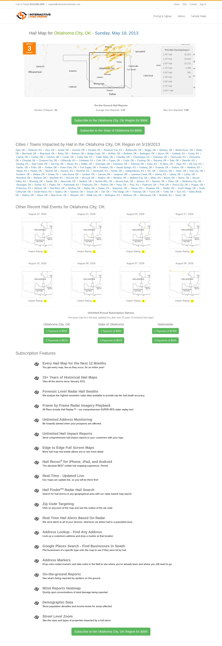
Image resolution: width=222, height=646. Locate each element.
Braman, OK (78, 153)
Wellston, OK (130, 195)
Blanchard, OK (47, 153)
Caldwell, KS (178, 153)
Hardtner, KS (193, 167)
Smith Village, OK (187, 188)
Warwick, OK (76, 195)
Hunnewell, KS (100, 171)
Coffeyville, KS (67, 160)
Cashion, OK (52, 157)
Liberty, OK (175, 174)
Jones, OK (181, 171)
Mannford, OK (23, 178)
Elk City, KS (195, 164)
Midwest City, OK (138, 178)
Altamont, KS (35, 150)
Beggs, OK (150, 150)
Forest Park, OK (68, 167)
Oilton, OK (173, 181)
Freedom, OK (106, 167)
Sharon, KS (136, 188)
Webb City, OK (94, 195)
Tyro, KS (181, 191)
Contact (193, 4)
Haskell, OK (51, 171)
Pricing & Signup (162, 16)
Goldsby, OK (145, 167)
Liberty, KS (160, 174)
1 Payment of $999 (56, 331)
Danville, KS (188, 160)
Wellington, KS (112, 195)
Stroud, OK (92, 191)
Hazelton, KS (82, 171)
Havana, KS (67, 171)
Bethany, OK (165, 150)
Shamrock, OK (119, 188)
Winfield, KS (165, 195)
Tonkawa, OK (139, 191)
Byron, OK (163, 153)
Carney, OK (37, 157)
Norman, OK (158, 181)
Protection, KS (23, 188)
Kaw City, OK (196, 171)
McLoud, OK (88, 178)
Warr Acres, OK (59, 195)
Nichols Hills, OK (103, 181)
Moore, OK (169, 178)
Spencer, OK (76, 191)
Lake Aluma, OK (70, 174)
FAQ (185, 4)
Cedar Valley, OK (104, 157)
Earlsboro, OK (120, 164)
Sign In (203, 4)
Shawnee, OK (153, 188)
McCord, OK (72, 178)
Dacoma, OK (159, 160)
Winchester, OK (148, 195)
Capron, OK (22, 157)
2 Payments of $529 (57, 340)
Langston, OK (120, 174)
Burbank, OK (130, 153)
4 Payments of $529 (165, 340)
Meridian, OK (119, 178)
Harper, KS (21, 171)
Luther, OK (189, 174)
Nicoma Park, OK (124, 181)
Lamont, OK (104, 174)
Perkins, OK (107, 184)
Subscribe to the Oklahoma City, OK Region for (110, 120)
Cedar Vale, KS (84, 157)
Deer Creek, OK (40, 164)
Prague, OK (197, 184)
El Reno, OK (166, 164)
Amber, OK (63, 150)
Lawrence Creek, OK (141, 174)
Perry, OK (121, 184)
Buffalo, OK (114, 153)
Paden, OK (54, 184)
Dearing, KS (22, 164)
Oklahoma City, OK (191, 181)
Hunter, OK (116, 171)
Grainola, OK (161, 167)
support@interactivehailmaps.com (64, 4)
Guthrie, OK (178, 167)
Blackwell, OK (29, 153)
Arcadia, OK (94, 150)
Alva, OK (49, 150)
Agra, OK (20, 150)
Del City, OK (57, 164)
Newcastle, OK (68, 181)
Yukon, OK (180, 195)
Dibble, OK (86, 164)
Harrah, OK (36, 171)
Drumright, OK (103, 164)
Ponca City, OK (180, 184)
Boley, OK (63, 153)
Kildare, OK (39, 174)
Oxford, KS (40, 184)
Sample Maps (198, 16)
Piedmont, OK (149, 184)
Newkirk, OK (85, 181)
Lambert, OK (88, 174)
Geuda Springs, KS (126, 167)
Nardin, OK (51, 181)
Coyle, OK (128, 160)
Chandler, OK (123, 157)
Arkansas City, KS (113, 150)
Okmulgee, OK (23, 184)
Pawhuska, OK (89, 184)
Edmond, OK (137, 164)
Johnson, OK (165, 171)
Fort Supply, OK (88, 167)
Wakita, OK (28, 195)
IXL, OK (151, 171)
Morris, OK (183, 178)
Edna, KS (152, 164)
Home (177, 4)
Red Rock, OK (57, 188)
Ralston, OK (40, 188)
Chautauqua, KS (141, 157)
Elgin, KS (181, 164)
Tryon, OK (154, 191)
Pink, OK (164, 184)
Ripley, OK (89, 188)
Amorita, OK (78, 150)
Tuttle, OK (168, 191)
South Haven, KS (43, 191)
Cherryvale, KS (178, 157)
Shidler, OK (168, 188)
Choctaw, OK (28, 160)
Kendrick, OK (23, 174)
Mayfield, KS (56, 178)
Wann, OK (42, 195)
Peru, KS (134, 184)
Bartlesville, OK (134, 150)
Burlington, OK (147, 153)
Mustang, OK (36, 181)
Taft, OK (105, 191)
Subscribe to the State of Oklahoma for (111, 130)
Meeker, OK (104, 178)
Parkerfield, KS (71, 184)
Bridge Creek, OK (96, 153)
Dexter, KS (72, 164)
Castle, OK (68, 157)
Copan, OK (114, 160)
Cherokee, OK (160, 157)
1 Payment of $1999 (165, 331)
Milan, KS (156, 178)
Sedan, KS (103, 188)
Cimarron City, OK (48, 160)
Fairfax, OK (22, 167)
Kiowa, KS (53, 174)
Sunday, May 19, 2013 (116, 33)
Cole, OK (101, 160)
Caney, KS (193, 153)
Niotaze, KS (143, 181)
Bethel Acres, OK (184, 150)
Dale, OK (174, 160)
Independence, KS (135, 171)
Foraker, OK (51, 167)
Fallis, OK (36, 167)
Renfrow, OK (74, 188)
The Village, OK (121, 191)
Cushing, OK (143, 160)
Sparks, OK (61, 191)
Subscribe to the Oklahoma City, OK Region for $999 (110, 631)
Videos (181, 16)
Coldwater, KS (86, 160)
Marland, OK (40, 178)
